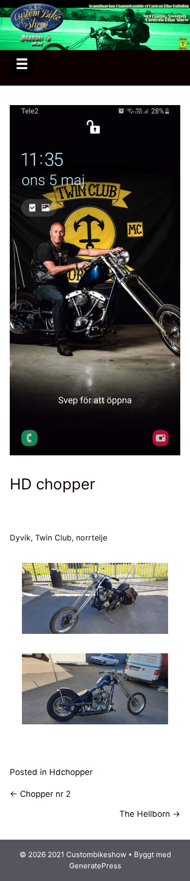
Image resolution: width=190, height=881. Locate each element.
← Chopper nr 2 (40, 794)
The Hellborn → (149, 814)
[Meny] (22, 63)
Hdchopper (71, 772)
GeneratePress (95, 865)
